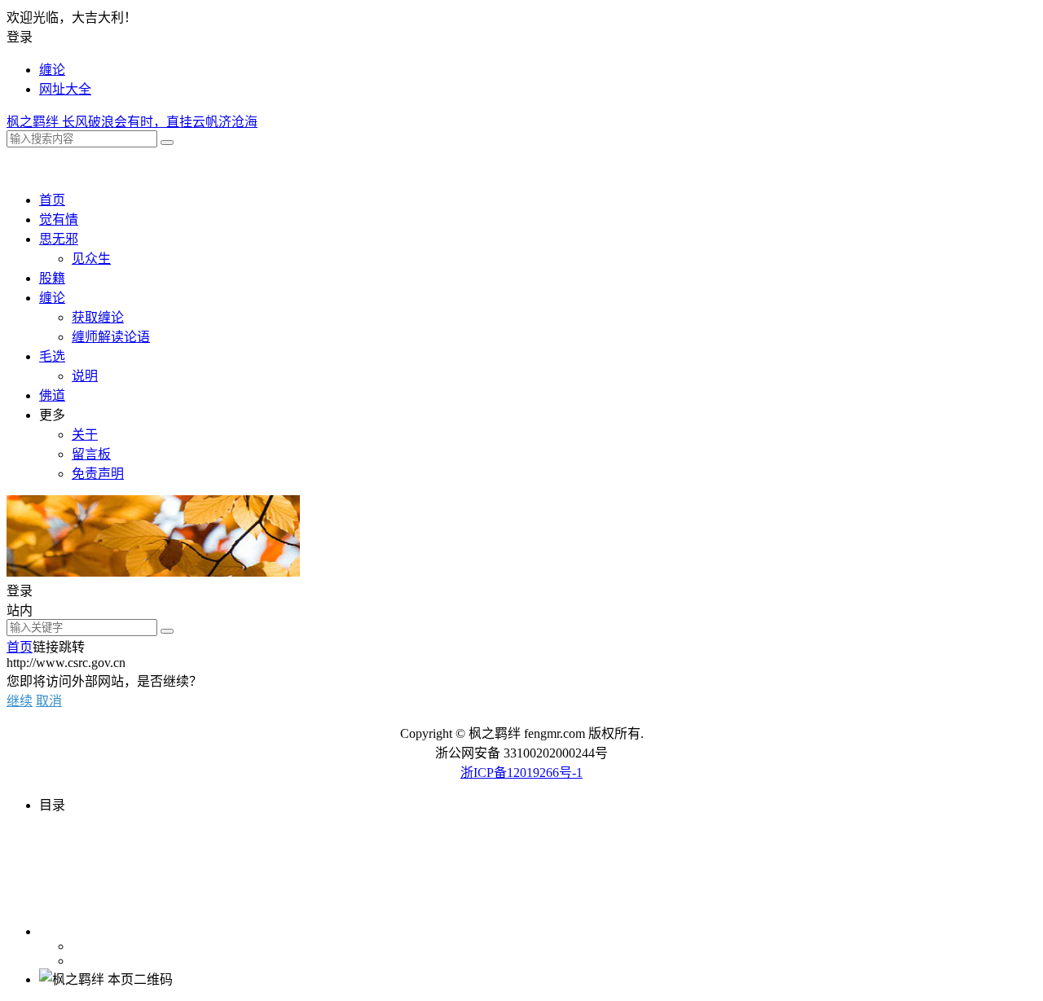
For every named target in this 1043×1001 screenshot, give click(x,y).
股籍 (52, 278)
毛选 (52, 356)
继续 (20, 701)
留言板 (91, 454)
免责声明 (98, 474)
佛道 (52, 395)
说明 (85, 376)
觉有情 (58, 219)
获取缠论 (98, 317)
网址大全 (65, 89)
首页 (52, 200)
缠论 (52, 70)
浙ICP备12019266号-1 (521, 772)
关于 (85, 434)
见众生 (91, 259)
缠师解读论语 (111, 337)
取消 (49, 701)
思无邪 (58, 239)
